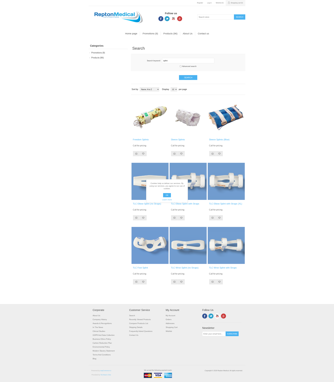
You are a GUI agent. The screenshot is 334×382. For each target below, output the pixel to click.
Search (132, 315)
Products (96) (170, 33)
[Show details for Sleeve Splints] (188, 117)
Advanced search (189, 66)
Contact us (203, 33)
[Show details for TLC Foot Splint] (150, 245)
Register (200, 3)
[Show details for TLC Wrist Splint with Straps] (226, 245)
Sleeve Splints (178, 139)
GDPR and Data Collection (104, 335)
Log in (209, 3)
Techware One (105, 375)
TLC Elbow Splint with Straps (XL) (225, 203)
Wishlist (169, 331)
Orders (168, 319)
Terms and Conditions (102, 355)
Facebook (160, 18)
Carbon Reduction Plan (102, 343)
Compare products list (138, 323)
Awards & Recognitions (102, 323)
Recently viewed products (140, 319)
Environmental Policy (101, 347)
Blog (94, 359)
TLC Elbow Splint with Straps (185, 203)
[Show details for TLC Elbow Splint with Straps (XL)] (226, 181)
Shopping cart (172, 327)
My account (170, 315)
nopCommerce (105, 371)
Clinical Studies (99, 331)
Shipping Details (135, 327)
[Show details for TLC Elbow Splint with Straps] (188, 181)
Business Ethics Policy (102, 339)
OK (167, 195)
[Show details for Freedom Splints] (150, 117)
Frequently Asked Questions (140, 331)
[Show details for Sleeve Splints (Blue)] (226, 117)
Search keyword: (154, 61)
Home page (131, 33)
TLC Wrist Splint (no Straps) (185, 268)
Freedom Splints (141, 139)
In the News (98, 327)
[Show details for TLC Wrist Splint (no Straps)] (188, 245)
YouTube (173, 18)
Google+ (179, 18)
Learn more (167, 200)
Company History (100, 319)
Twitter (167, 18)
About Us (187, 33)
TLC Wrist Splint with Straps (223, 268)
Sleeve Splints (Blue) (219, 139)
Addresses (170, 323)
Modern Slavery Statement (104, 351)
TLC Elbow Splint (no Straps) (147, 203)
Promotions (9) (150, 33)
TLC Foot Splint (140, 268)
